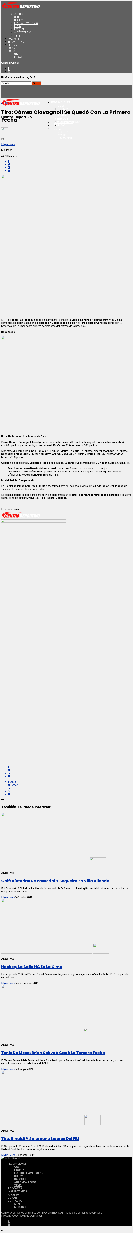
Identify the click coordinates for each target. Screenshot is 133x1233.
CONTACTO (13, 51)
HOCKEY (18, 20)
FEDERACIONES (16, 14)
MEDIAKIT (19, 57)
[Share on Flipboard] (70, 167)
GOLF (17, 17)
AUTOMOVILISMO (23, 32)
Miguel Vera (8, 144)
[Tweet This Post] (70, 164)
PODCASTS (13, 38)
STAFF (17, 54)
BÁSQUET (19, 29)
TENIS (17, 35)
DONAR (11, 48)
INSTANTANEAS (16, 41)
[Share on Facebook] (70, 161)
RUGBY (17, 26)
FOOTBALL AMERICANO (26, 23)
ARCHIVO (12, 44)
